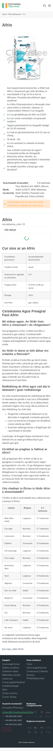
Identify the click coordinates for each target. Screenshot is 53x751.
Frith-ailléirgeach (14, 14)
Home (4, 14)
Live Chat (7, 729)
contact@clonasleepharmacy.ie (17, 712)
